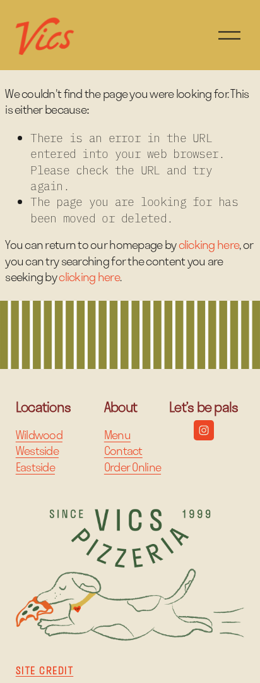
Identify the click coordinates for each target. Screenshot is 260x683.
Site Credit (45, 670)
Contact (123, 451)
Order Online (132, 467)
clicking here (209, 245)
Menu (117, 435)
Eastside (35, 467)
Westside (37, 451)
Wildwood (39, 435)
